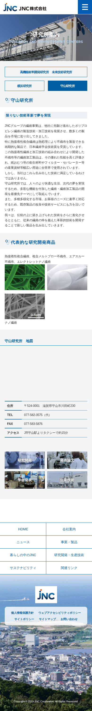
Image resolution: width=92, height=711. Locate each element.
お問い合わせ (69, 619)
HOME (23, 529)
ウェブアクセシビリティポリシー (59, 612)
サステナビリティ (23, 568)
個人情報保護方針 (22, 612)
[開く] (85, 7)
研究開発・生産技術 (69, 555)
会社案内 (69, 529)
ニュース (23, 542)
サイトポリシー (24, 619)
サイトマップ (47, 619)
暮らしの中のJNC (23, 555)
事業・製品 (69, 542)
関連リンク (69, 568)
